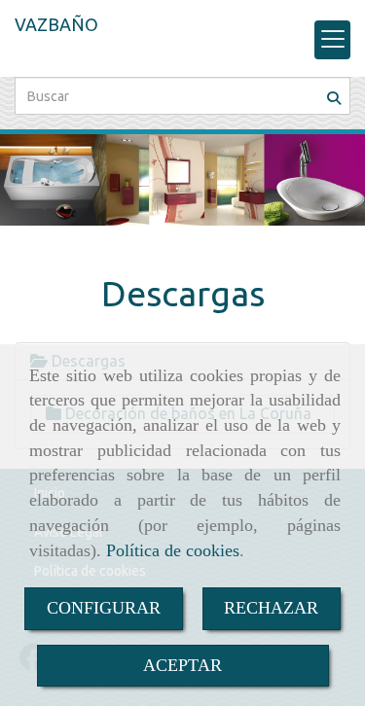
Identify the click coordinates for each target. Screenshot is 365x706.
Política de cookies (172, 550)
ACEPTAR (182, 665)
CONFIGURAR (104, 608)
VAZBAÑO (56, 24)
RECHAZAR (271, 608)
